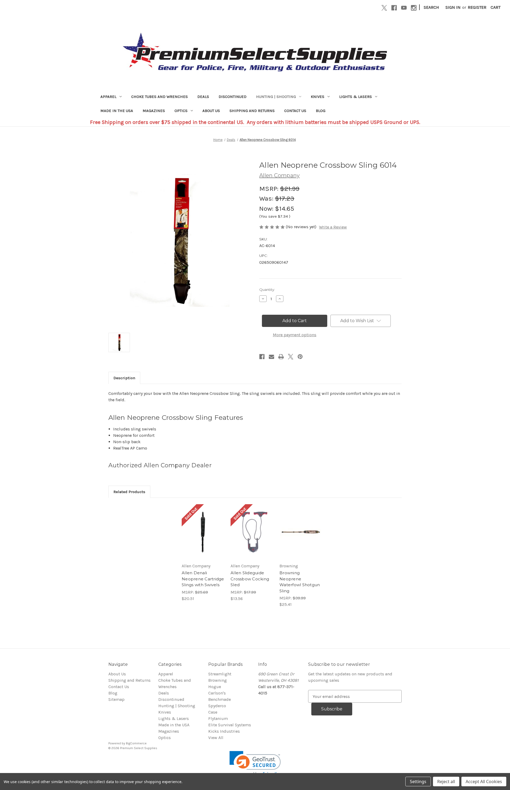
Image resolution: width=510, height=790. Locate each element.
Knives (317, 96)
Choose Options (301, 537)
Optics (181, 110)
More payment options (294, 334)
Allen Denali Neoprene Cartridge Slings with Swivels (203, 578)
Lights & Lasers (355, 96)
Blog (320, 110)
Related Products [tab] (129, 491)
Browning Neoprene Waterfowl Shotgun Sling (299, 581)
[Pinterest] (300, 356)
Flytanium (218, 718)
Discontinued (232, 96)
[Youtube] (404, 8)
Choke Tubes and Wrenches (159, 96)
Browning (217, 680)
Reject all (446, 781)
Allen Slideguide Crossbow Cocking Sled (250, 578)
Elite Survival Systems (229, 724)
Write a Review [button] (333, 227)
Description (124, 377)
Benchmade (219, 699)
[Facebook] (394, 8)
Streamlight (219, 673)
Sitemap (116, 699)
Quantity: (267, 289)
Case (212, 712)
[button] (255, 763)
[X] (384, 8)
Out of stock (203, 537)
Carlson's (217, 693)
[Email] (271, 356)
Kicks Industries (224, 731)
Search (431, 7)
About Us (211, 110)
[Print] (281, 356)
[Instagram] (413, 8)
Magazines (154, 110)
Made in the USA (116, 110)
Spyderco (217, 705)
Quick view (201, 527)
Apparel (108, 96)
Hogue (214, 686)
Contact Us (295, 110)
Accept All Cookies (484, 781)
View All (215, 737)
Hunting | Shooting (276, 96)
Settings (418, 781)
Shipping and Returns (252, 110)
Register (477, 7)
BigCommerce (136, 743)
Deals (203, 96)
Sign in (453, 7)
